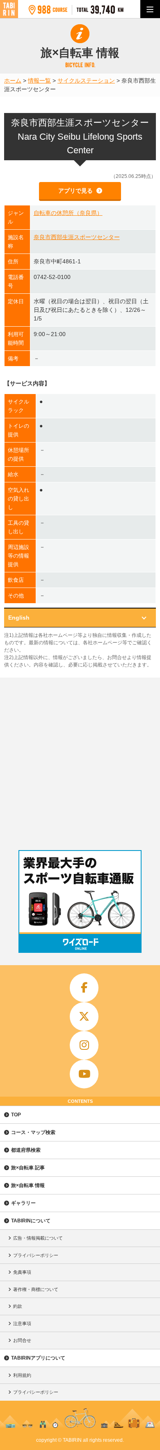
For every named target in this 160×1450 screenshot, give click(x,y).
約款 (17, 1306)
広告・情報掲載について (38, 1238)
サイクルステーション (86, 80)
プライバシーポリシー (35, 1255)
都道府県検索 (26, 1150)
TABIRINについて (30, 1221)
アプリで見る (76, 190)
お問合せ (22, 1340)
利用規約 (22, 1375)
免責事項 (22, 1272)
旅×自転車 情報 (28, 1185)
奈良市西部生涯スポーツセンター (77, 237)
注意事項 (22, 1323)
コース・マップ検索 (33, 1132)
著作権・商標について (35, 1289)
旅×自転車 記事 (28, 1168)
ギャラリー (23, 1203)
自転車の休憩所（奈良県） (68, 213)
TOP (16, 1115)
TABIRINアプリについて (38, 1358)
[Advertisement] (80, 762)
